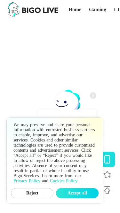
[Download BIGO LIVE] (107, 159)
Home (74, 9)
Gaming (97, 9)
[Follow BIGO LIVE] (107, 174)
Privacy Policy (26, 181)
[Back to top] (107, 190)
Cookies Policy (63, 181)
